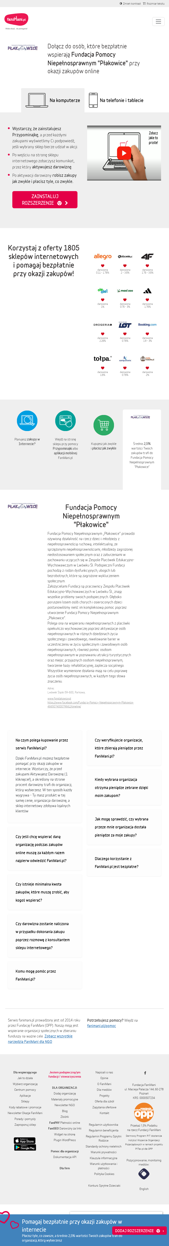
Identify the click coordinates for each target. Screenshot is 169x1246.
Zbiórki (65, 1117)
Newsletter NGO (65, 1105)
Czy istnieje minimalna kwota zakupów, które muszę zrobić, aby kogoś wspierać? (42, 892)
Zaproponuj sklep (25, 1125)
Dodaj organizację (65, 1093)
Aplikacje (25, 1096)
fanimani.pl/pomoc (101, 1025)
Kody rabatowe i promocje (25, 1107)
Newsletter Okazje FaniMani (25, 1113)
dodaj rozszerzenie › (139, 1230)
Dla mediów (104, 1090)
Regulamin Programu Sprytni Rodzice (103, 1138)
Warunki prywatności (104, 1152)
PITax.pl (139, 1148)
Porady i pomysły (25, 1119)
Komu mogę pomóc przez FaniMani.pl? (36, 975)
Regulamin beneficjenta (103, 1130)
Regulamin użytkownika (103, 1125)
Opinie (104, 1078)
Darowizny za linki (64, 1128)
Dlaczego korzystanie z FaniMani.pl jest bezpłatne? (116, 862)
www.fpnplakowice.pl (59, 698)
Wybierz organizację (25, 1084)
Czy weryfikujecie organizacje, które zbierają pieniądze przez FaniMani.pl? (119, 748)
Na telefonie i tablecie (121, 100)
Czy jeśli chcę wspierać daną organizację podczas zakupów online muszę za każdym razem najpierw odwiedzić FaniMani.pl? (41, 848)
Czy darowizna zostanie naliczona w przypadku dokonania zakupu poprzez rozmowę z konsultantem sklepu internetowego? (43, 935)
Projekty (104, 1096)
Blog (65, 1111)
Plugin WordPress (65, 1140)
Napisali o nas (104, 1072)
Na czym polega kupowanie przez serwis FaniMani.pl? (42, 744)
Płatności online (64, 1123)
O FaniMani (104, 1084)
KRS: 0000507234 (144, 1098)
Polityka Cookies (104, 1174)
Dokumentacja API (64, 1157)
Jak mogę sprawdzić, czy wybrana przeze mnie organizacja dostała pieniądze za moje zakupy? (121, 827)
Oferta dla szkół (104, 1101)
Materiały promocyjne (64, 1099)
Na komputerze (65, 100)
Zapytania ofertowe (104, 1107)
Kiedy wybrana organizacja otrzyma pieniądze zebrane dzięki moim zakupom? (121, 787)
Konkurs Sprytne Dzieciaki (104, 1186)
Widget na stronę (64, 1134)
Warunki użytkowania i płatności (103, 1166)
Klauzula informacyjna (103, 1158)
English (144, 1189)
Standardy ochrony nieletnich (103, 1146)
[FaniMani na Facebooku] (144, 1073)
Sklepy (25, 1101)
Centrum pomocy (25, 1090)
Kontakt (104, 1113)
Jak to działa (25, 1078)
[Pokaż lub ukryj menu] (158, 21)
